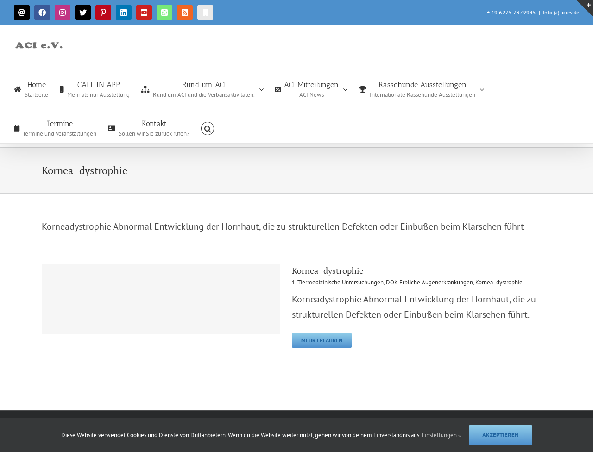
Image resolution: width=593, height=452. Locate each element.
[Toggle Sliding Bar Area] (584, 8)
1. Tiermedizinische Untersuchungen (338, 282)
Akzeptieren (500, 435)
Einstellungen (440, 435)
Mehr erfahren (321, 340)
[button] (207, 127)
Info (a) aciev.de (561, 12)
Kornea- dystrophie (327, 270)
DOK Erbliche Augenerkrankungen (429, 282)
